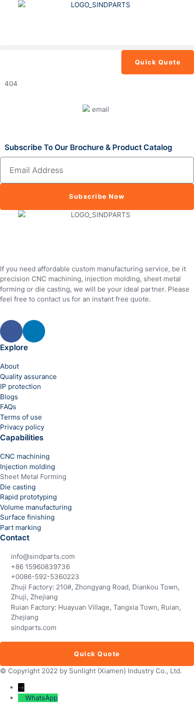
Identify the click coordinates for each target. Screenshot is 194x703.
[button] (97, 47)
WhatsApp (41, 698)
